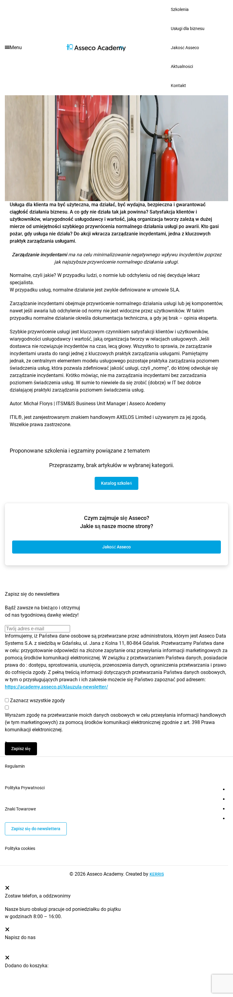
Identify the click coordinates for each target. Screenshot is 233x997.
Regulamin (15, 766)
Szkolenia (180, 9)
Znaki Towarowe (20, 809)
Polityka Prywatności (25, 787)
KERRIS (157, 874)
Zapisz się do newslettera (35, 828)
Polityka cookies (20, 848)
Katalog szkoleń (116, 483)
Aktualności (182, 66)
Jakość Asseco (116, 546)
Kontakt (178, 85)
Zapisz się (21, 748)
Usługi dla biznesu (187, 28)
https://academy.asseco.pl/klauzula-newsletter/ (56, 687)
